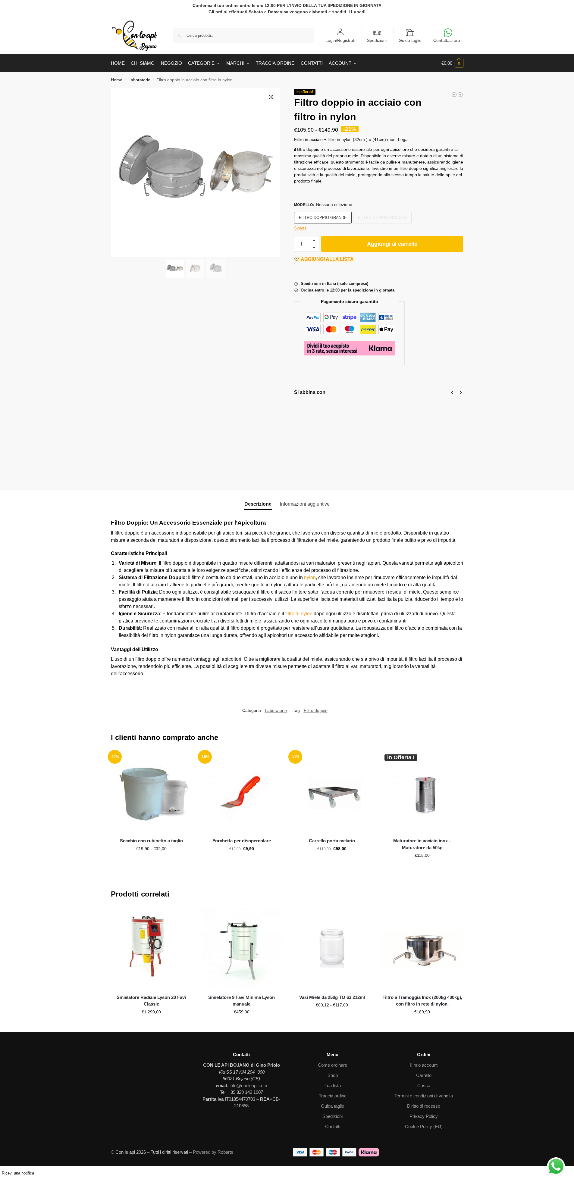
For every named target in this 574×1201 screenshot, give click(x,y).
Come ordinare (332, 1065)
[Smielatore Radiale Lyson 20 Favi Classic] (151, 948)
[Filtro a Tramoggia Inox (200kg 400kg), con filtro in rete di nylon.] (422, 948)
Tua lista (333, 1085)
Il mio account (424, 1065)
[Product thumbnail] (311, 415)
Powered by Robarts (213, 1152)
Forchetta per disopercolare (241, 840)
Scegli (339, 425)
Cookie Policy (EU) (424, 1126)
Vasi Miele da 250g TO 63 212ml (332, 997)
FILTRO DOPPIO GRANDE (323, 217)
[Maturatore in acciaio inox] (454, 95)
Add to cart (459, 472)
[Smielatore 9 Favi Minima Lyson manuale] (241, 948)
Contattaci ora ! (448, 40)
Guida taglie (410, 40)
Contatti (332, 1126)
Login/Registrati (340, 40)
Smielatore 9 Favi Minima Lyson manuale (241, 1001)
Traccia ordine (333, 1095)
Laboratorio (139, 80)
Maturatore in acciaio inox (403, 410)
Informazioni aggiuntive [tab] (305, 504)
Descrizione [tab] (257, 504)
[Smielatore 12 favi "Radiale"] (460, 95)
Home (116, 80)
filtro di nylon (298, 613)
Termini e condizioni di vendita (423, 1095)
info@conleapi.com (248, 1085)
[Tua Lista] (188, 760)
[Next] (460, 392)
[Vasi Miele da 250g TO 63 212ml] (332, 948)
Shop (333, 1075)
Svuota (300, 228)
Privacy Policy (423, 1116)
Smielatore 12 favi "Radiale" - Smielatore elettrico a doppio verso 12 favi (460, 429)
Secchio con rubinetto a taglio (151, 840)
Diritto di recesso (423, 1106)
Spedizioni (377, 40)
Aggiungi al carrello (392, 244)
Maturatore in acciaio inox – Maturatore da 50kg (422, 844)
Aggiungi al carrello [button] (241, 861)
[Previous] (452, 392)
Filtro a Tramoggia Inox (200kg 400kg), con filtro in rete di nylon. (422, 1001)
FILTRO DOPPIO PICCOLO (382, 217)
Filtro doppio (316, 710)
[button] (452, 63)
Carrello (423, 1075)
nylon (310, 577)
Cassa (423, 1085)
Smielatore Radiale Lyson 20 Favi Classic (151, 1001)
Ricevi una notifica (18, 1173)
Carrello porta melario (332, 840)
